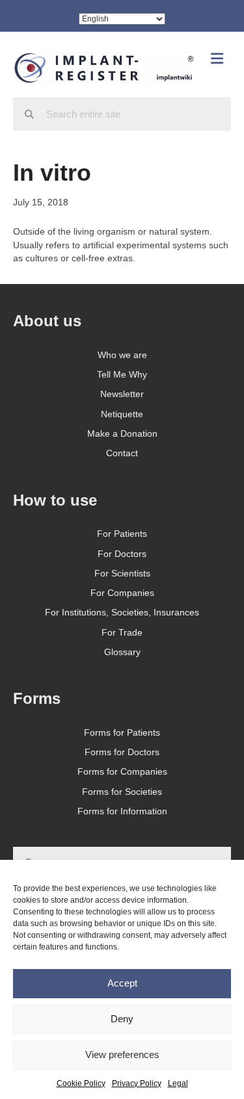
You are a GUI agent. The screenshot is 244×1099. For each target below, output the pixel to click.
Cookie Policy (81, 1083)
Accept (122, 983)
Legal (178, 1083)
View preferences (122, 1054)
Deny (122, 1018)
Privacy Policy (136, 1083)
